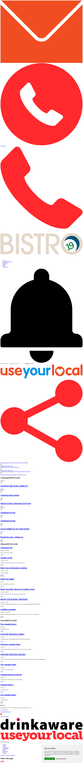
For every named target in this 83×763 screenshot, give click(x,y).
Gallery (4, 264)
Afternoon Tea (10, 466)
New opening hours (8, 624)
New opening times (8, 664)
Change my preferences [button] (61, 758)
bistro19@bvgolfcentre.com (5, 711)
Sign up (4, 260)
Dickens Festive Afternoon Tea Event (23, 471)
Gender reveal (10, 470)
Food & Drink (5, 262)
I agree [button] (46, 758)
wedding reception (8, 609)
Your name (11, 363)
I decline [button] (52, 758)
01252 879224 (5, 709)
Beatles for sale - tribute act (11, 537)
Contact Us (2, 716)
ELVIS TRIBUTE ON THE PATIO (14, 529)
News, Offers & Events (7, 261)
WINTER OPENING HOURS (12, 654)
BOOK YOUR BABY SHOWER (13, 599)
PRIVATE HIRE (7, 579)
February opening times (10, 644)
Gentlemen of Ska (7, 512)
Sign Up (27, 363)
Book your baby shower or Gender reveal (17, 589)
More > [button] (1, 541)
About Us (5, 263)
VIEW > (2, 554)
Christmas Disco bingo (14, 467)
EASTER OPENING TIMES (12, 634)
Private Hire (5, 267)
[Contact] (41, 62)
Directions (7, 716)
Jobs (4, 265)
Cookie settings (6, 747)
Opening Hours (6, 685)
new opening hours (8, 695)
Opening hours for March (11, 674)
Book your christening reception (20, 474)
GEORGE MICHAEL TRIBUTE (21, 462)
